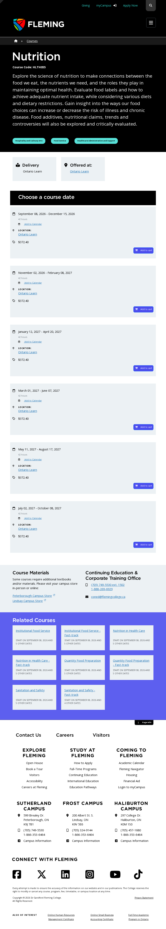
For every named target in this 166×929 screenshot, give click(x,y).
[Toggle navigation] (151, 23)
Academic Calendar (132, 763)
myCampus (103, 5)
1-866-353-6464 (34, 835)
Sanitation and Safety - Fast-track (79, 692)
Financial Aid (131, 781)
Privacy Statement (144, 897)
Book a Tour (34, 769)
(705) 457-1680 (131, 830)
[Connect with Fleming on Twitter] (43, 877)
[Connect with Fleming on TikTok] (139, 877)
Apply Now (130, 5)
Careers (68, 735)
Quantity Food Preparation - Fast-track (131, 663)
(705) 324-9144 (82, 830)
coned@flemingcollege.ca (108, 597)
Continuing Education (83, 775)
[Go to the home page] (38, 25)
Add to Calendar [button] (33, 224)
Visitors (101, 735)
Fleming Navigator (131, 769)
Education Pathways (83, 787)
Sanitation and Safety (30, 690)
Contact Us (28, 735)
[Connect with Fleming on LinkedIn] (66, 877)
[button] (151, 5)
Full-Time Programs (83, 769)
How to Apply (83, 763)
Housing (131, 775)
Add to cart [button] (146, 250)
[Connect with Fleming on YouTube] (116, 877)
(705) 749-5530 (33, 830)
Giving (86, 5)
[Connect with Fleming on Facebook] (18, 877)
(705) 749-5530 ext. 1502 (108, 585)
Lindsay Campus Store (28, 601)
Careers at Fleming (34, 787)
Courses (32, 41)
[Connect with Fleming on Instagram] (90, 877)
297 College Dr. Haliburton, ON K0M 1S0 (131, 819)
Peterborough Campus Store (32, 596)
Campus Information (37, 841)
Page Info (146, 722)
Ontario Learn (79, 171)
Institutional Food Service (33, 631)
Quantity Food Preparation (82, 660)
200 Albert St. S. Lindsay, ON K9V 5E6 (82, 819)
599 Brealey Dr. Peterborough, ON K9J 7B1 (36, 819)
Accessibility (35, 781)
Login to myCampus (131, 787)
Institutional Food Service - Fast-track (82, 633)
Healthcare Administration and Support (96, 140)
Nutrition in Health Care (129, 631)
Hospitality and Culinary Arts (29, 140)
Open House (34, 763)
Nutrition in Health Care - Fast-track (33, 663)
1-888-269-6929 (102, 589)
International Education (83, 781)
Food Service (61, 140)
